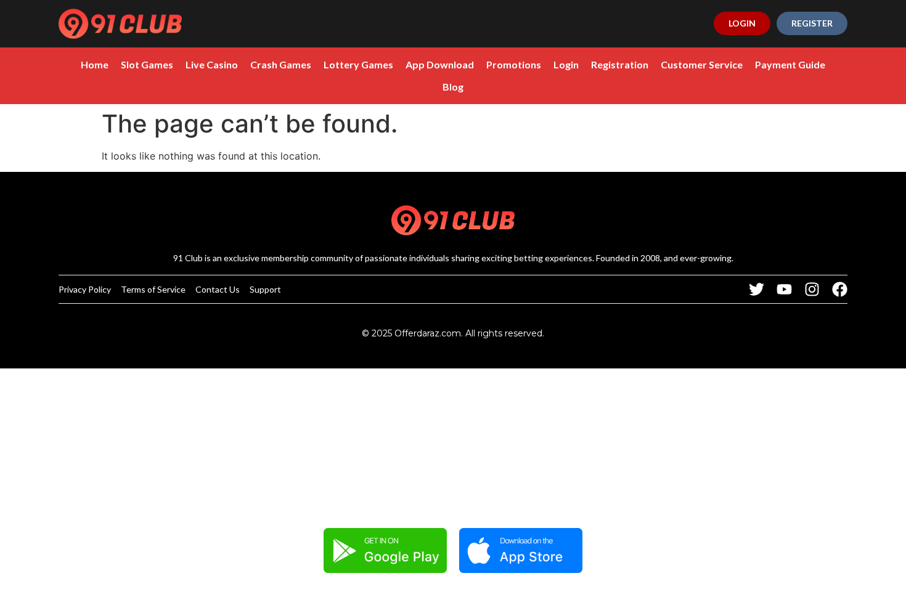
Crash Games (280, 64)
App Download (440, 64)
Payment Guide (790, 64)
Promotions (513, 64)
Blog (453, 86)
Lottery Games (358, 64)
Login (566, 64)
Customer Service (702, 64)
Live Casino (212, 64)
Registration (619, 64)
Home (94, 64)
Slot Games (147, 64)
